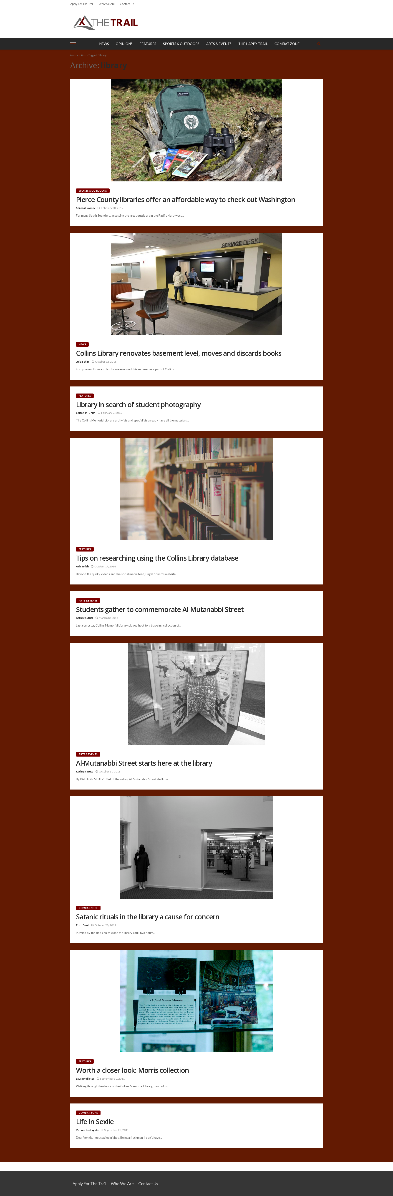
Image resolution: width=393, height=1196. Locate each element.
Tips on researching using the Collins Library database (157, 558)
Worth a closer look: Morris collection (132, 1070)
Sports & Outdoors (181, 44)
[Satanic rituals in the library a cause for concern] (196, 847)
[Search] (319, 44)
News (104, 44)
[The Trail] (104, 23)
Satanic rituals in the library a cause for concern (147, 917)
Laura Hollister (85, 1078)
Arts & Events (219, 44)
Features (147, 44)
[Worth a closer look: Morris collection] (196, 1001)
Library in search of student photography (138, 405)
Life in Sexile (95, 1122)
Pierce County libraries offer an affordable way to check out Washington (185, 200)
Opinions (124, 44)
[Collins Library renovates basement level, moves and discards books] (196, 284)
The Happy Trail (253, 44)
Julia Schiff (82, 361)
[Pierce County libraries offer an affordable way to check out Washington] (196, 130)
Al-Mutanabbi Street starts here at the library (144, 763)
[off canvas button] (73, 44)
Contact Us (127, 4)
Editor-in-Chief (86, 412)
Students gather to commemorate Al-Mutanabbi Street (160, 609)
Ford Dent (82, 925)
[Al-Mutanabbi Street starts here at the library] (196, 694)
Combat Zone (287, 44)
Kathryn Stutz (84, 617)
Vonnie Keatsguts (87, 1130)
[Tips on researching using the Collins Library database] (196, 489)
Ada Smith (82, 566)
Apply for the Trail (81, 4)
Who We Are (107, 4)
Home (74, 55)
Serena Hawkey (85, 208)
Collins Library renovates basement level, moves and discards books (178, 353)
